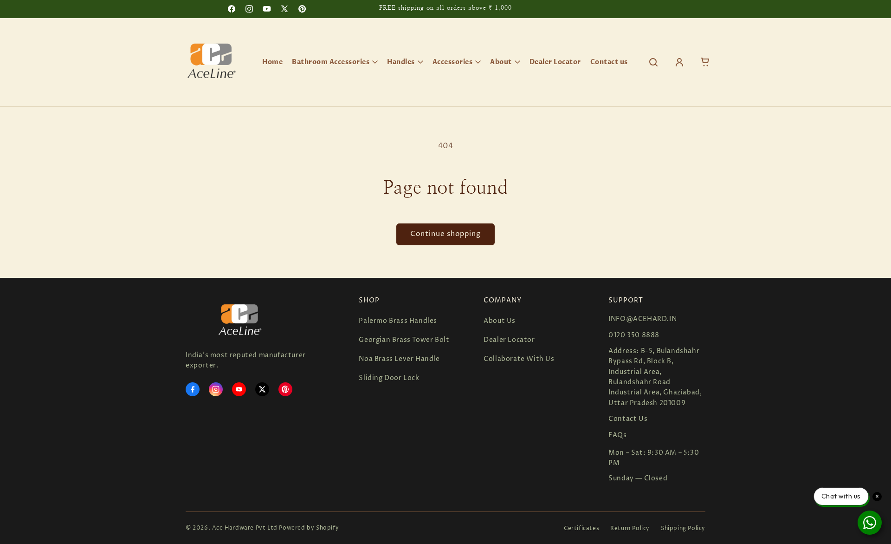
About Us (500, 320)
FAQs (617, 435)
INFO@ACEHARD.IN (642, 319)
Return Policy (630, 528)
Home (272, 62)
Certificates (581, 528)
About (501, 62)
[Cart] (705, 62)
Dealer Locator (555, 62)
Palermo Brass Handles (398, 320)
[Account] (679, 62)
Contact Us (627, 418)
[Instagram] (216, 389)
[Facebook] (193, 389)
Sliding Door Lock (389, 378)
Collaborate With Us (519, 358)
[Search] (653, 62)
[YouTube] (239, 389)
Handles (401, 62)
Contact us (609, 62)
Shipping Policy (683, 528)
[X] (262, 389)
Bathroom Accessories (330, 62)
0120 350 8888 (633, 335)
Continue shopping (445, 234)
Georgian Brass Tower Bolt (404, 339)
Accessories (453, 62)
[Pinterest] (285, 389)
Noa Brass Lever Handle (399, 358)
